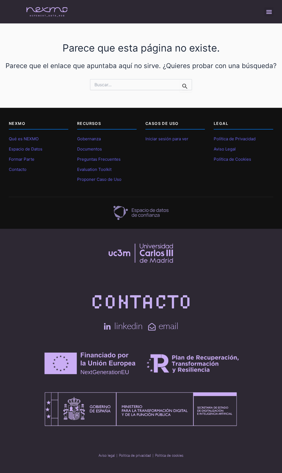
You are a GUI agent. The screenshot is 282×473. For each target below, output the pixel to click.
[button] (268, 11)
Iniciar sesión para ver (166, 138)
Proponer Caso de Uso (99, 179)
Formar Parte (21, 159)
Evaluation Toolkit (94, 169)
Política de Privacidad (235, 138)
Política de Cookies (232, 159)
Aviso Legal (225, 149)
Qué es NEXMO (24, 138)
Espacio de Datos (25, 149)
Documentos (89, 149)
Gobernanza (89, 138)
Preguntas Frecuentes (99, 159)
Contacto (17, 169)
